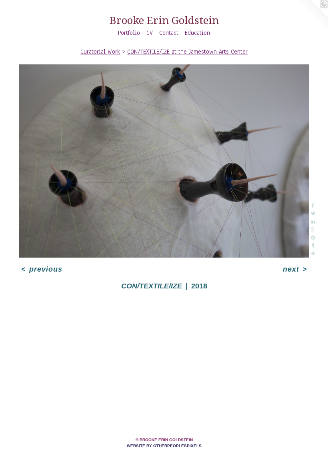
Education (197, 33)
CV (149, 33)
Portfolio (129, 33)
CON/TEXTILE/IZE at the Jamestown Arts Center (187, 52)
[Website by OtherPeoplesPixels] (312, 16)
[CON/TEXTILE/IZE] (164, 161)
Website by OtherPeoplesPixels (164, 446)
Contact (168, 33)
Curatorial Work (100, 52)
